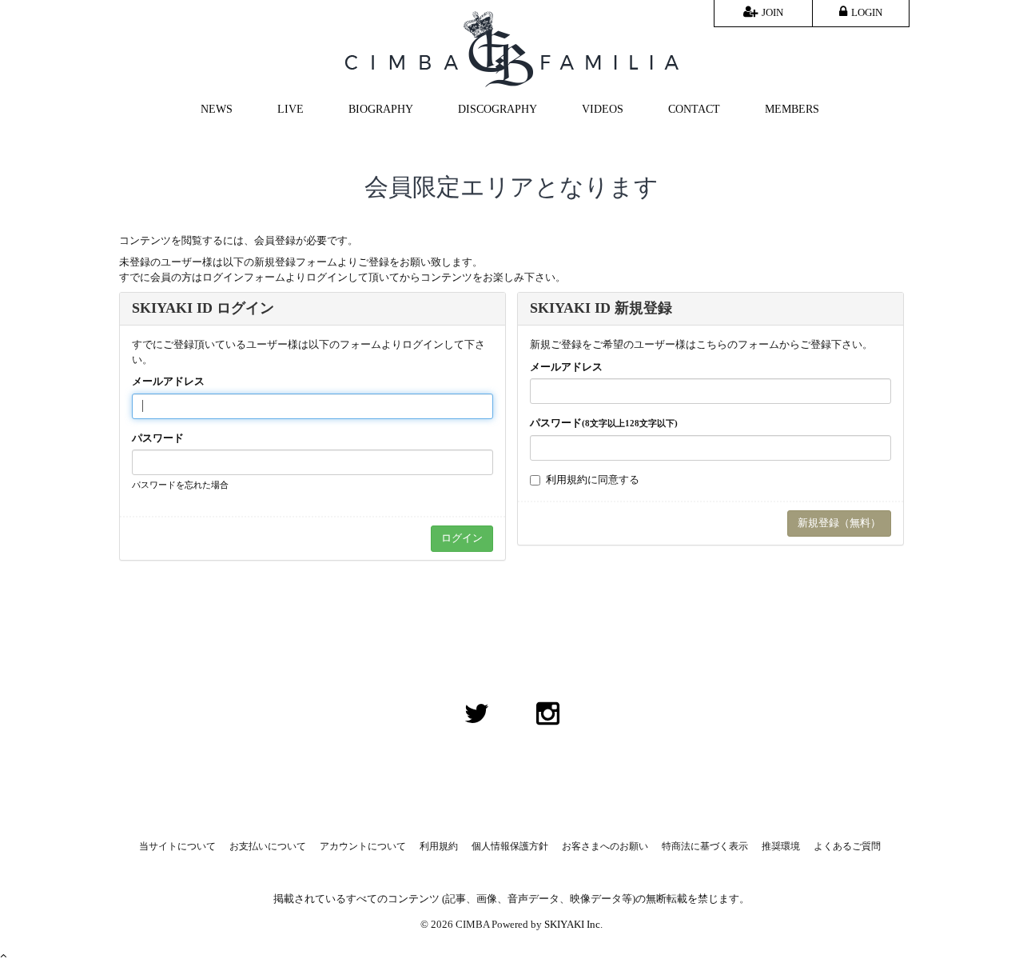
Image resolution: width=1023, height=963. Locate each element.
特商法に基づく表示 (705, 846)
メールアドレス (168, 381)
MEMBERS (792, 109)
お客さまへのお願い (605, 846)
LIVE (290, 109)
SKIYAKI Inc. (573, 924)
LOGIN (866, 12)
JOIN (772, 12)
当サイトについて (177, 846)
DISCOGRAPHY (497, 109)
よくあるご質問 (847, 846)
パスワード (158, 438)
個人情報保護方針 (510, 846)
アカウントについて (363, 846)
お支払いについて (267, 846)
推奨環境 (781, 846)
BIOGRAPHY (380, 109)
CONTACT (694, 109)
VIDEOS (602, 109)
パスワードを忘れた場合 (180, 484)
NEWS (217, 109)
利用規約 (566, 479)
